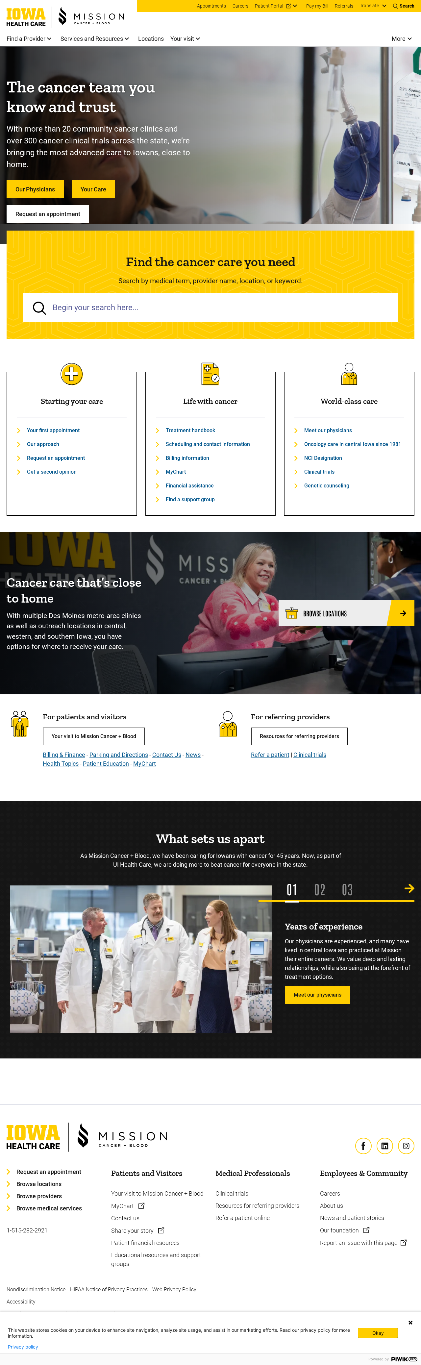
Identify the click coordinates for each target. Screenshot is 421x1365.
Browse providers (39, 1196)
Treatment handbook (190, 430)
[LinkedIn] (385, 1146)
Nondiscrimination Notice (36, 1289)
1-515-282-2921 (27, 1230)
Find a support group (190, 499)
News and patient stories (352, 1217)
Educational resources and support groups (156, 1259)
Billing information (187, 458)
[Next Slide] (409, 888)
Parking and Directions (118, 754)
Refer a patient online (242, 1217)
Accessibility (21, 1302)
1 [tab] (295, 888)
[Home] (72, 14)
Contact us (125, 1218)
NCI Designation (323, 458)
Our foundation (340, 1230)
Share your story (133, 1230)
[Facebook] (363, 1146)
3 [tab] (350, 888)
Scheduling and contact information (208, 444)
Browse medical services (49, 1208)
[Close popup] (410, 1322)
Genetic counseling (326, 486)
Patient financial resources (145, 1242)
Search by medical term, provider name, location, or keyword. (210, 281)
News (193, 754)
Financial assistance (190, 486)
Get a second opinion (52, 472)
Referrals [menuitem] (344, 6)
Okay (378, 1333)
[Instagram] (406, 1146)
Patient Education (106, 763)
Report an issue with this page (358, 1242)
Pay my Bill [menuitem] (317, 6)
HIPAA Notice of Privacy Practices (109, 1289)
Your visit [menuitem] (182, 38)
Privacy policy (23, 1347)
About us (331, 1205)
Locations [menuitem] (151, 38)
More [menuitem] (399, 38)
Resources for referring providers (299, 736)
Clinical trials (319, 472)
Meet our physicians (328, 430)
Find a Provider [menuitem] (26, 38)
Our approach (43, 444)
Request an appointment (47, 214)
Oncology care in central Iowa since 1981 (352, 444)
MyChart (176, 472)
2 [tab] (322, 888)
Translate (369, 5)
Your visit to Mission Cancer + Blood (94, 736)
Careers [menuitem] (240, 6)
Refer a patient (270, 754)
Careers (330, 1193)
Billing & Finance (64, 754)
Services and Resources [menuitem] (92, 38)
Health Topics (61, 763)
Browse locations (39, 1183)
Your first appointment (53, 430)
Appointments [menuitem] (211, 6)
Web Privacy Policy (174, 1289)
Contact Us (166, 754)
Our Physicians (35, 189)
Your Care (93, 189)
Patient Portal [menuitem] (269, 6)
